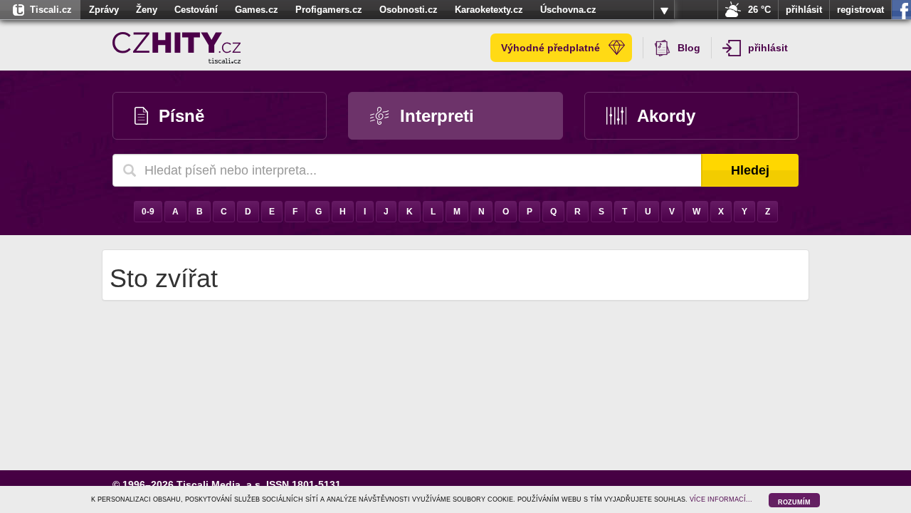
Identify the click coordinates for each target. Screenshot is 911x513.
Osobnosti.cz (408, 9)
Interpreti (437, 115)
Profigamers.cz (328, 9)
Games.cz (256, 9)
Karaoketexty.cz (489, 9)
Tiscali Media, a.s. (220, 484)
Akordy (666, 115)
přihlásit (804, 9)
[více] (664, 10)
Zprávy (104, 9)
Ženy (146, 9)
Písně (181, 115)
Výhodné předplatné (550, 47)
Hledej (750, 170)
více (664, 10)
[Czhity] (176, 47)
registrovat (860, 9)
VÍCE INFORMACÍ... (721, 499)
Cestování (196, 9)
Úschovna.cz (568, 9)
